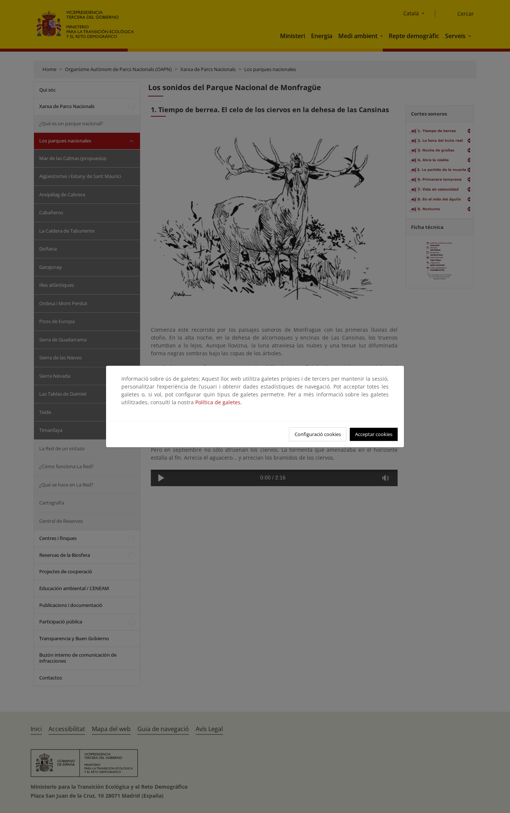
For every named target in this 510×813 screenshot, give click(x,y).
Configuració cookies (318, 434)
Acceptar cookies (373, 434)
